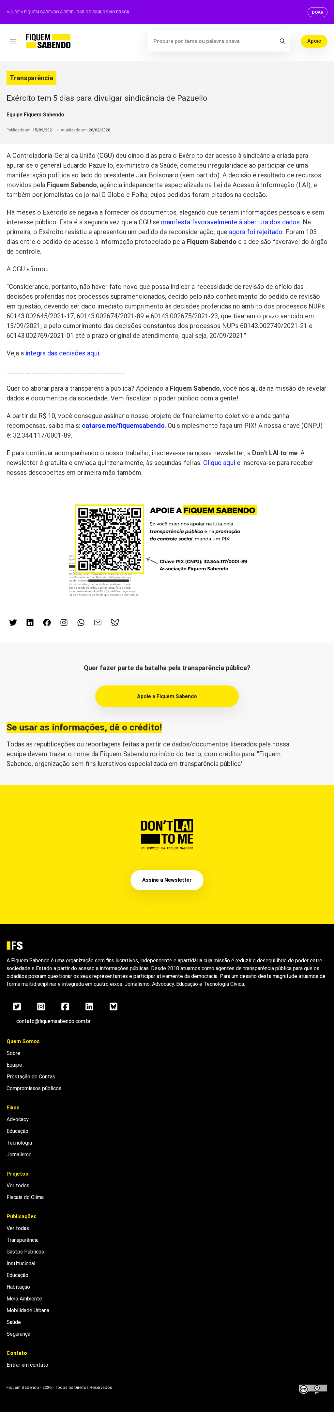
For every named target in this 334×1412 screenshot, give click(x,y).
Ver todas (18, 1228)
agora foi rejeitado (255, 232)
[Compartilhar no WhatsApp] (80, 622)
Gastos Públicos (25, 1252)
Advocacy (18, 1119)
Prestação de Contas (31, 1077)
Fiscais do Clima (25, 1197)
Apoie (314, 41)
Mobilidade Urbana (28, 1310)
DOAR (317, 12)
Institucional (21, 1263)
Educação (17, 1131)
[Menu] (13, 41)
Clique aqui (219, 463)
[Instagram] (41, 1006)
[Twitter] (17, 1006)
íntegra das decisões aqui (62, 353)
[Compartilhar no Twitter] (13, 622)
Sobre (13, 1053)
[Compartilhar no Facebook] (46, 622)
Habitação (18, 1287)
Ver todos (18, 1185)
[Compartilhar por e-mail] (97, 622)
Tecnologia (19, 1143)
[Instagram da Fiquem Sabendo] (63, 622)
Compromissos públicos (34, 1088)
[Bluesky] (113, 1006)
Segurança (18, 1334)
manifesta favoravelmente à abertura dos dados (230, 222)
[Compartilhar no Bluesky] (114, 622)
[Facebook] (65, 1006)
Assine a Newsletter (167, 880)
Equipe (14, 1065)
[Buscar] (282, 41)
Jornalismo (19, 1154)
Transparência (31, 78)
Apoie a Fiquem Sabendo (167, 696)
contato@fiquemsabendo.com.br (53, 1021)
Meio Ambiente (24, 1299)
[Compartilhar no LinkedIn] (30, 622)
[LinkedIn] (89, 1006)
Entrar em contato (27, 1365)
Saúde (14, 1322)
